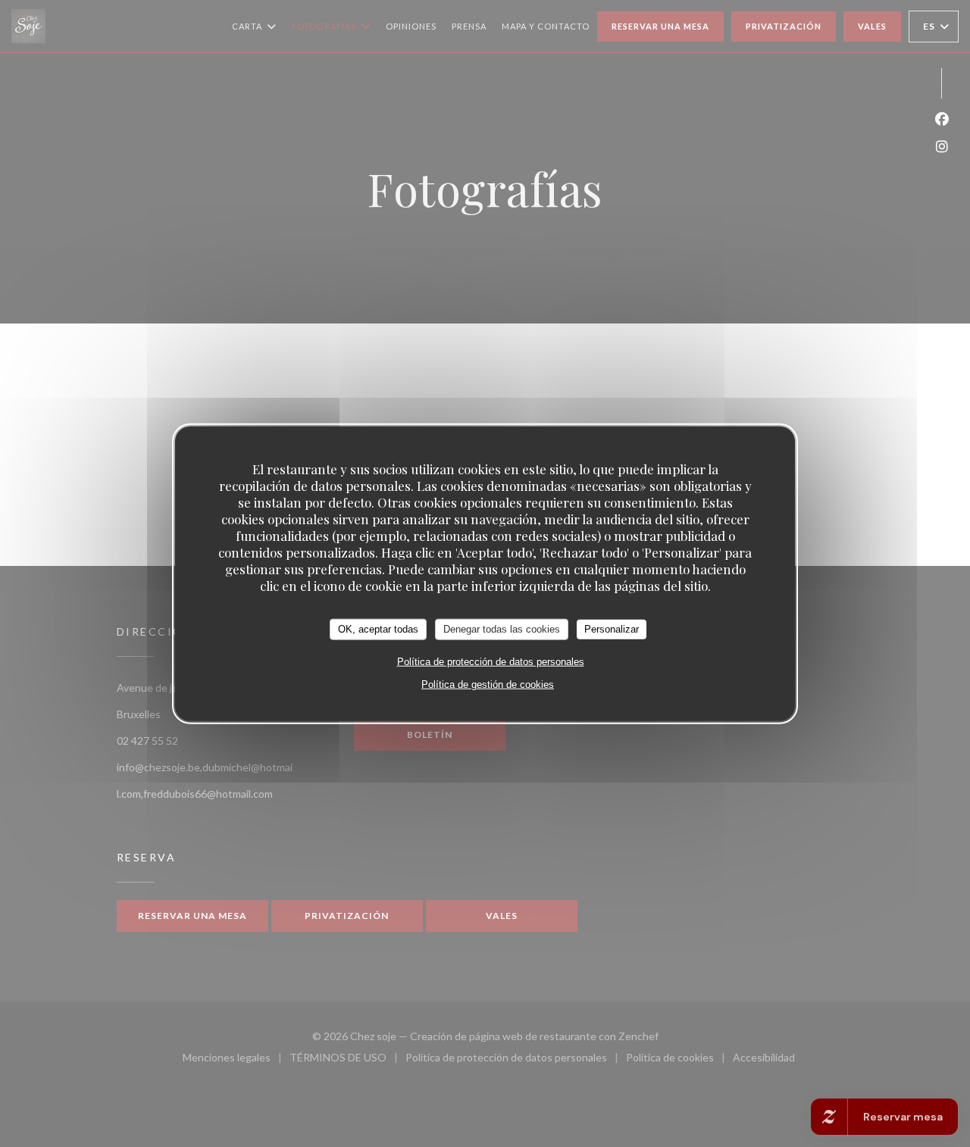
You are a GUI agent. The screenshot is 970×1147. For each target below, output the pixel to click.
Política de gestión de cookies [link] (487, 683)
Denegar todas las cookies (501, 629)
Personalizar (611, 629)
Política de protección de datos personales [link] (490, 661)
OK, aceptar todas (378, 629)
